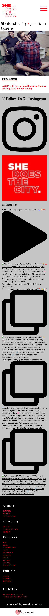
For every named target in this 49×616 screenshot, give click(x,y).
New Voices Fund (9, 516)
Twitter (6, 576)
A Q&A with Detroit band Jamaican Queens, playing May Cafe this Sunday (24, 87)
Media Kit (6, 527)
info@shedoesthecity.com (13, 594)
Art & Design (8, 553)
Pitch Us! (6, 513)
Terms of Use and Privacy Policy (15, 597)
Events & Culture (9, 79)
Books (5, 550)
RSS (4, 584)
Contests (6, 532)
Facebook (6, 579)
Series (5, 545)
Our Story (7, 511)
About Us (6, 560)
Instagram (7, 581)
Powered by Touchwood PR (24, 604)
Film (4, 542)
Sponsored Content (11, 529)
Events (5, 558)
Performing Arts (9, 548)
